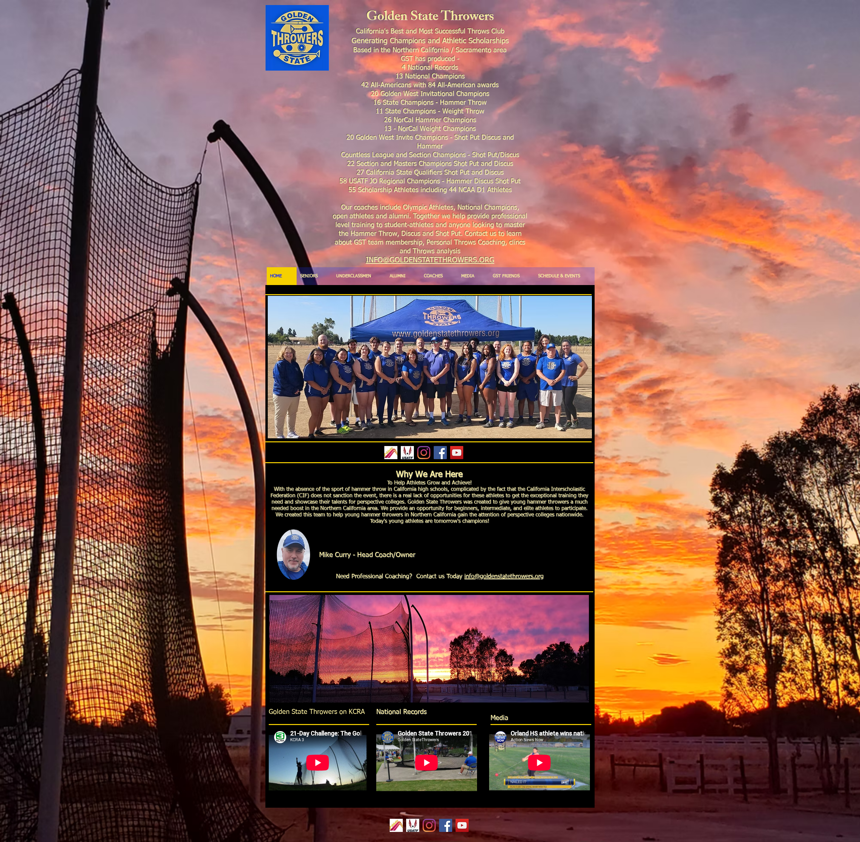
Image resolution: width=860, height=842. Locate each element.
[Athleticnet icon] (390, 452)
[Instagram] (423, 452)
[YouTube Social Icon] (456, 452)
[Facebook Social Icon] (440, 452)
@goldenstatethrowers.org (509, 576)
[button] (429, 649)
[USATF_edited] (407, 452)
